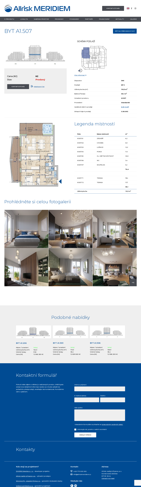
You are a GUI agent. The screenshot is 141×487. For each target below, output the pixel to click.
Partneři (89, 20)
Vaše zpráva (78, 412)
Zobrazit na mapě (108, 483)
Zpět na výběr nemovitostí (124, 31)
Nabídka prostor (41, 20)
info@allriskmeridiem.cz (82, 479)
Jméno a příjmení (80, 389)
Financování (104, 20)
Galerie (133, 20)
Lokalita (24, 20)
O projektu (9, 20)
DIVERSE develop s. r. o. (25, 476)
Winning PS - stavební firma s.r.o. (28, 486)
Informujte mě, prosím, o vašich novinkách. (92, 434)
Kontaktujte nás (112, 8)
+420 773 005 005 (80, 476)
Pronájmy (59, 20)
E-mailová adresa (80, 400)
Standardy (74, 20)
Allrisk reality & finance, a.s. (26, 481)
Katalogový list (40, 87)
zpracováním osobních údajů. (113, 429)
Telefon (102, 400)
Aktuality (119, 20)
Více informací (80, 75)
